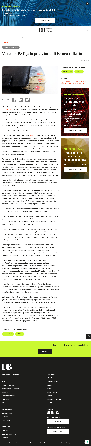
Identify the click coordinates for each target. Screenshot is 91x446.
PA (3, 403)
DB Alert (5, 416)
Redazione (5, 437)
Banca (4, 381)
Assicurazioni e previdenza (11, 388)
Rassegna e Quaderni (54, 399)
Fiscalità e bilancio (8, 396)
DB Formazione (7, 413)
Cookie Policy (65, 443)
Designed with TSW (82, 443)
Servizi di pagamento (21, 37)
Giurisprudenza (52, 392)
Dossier (49, 396)
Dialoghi (49, 385)
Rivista (49, 388)
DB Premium (6, 420)
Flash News (10, 37)
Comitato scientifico (9, 434)
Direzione (5, 430)
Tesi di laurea (51, 403)
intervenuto (6, 109)
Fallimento (5, 399)
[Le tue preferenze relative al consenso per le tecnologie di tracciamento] (87, 442)
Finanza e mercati (8, 385)
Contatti (30, 443)
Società (5, 392)
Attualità (50, 378)
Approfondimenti (52, 381)
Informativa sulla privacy (47, 443)
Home (4, 37)
